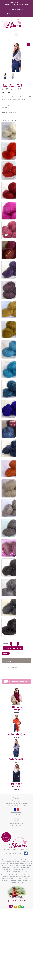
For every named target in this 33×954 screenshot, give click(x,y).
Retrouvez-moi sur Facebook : (15, 853)
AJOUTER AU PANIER (13, 648)
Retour (5, 653)
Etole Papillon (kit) (16, 734)
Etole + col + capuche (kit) (16, 785)
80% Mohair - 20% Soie (9, 120)
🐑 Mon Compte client (13, 14)
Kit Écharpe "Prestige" (16, 708)
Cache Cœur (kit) (16, 759)
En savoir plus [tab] (8, 661)
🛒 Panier (23, 14)
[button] (16, 34)
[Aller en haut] (30, 951)
